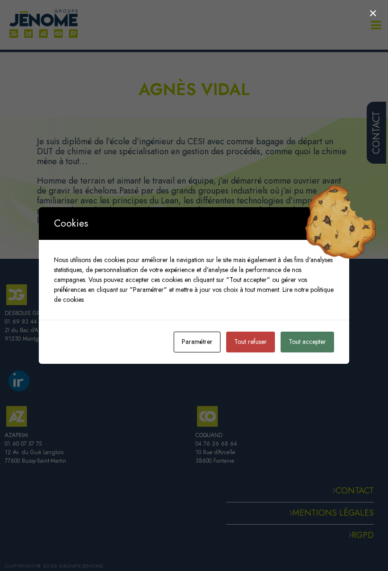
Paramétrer (197, 341)
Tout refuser (250, 341)
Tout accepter (307, 341)
